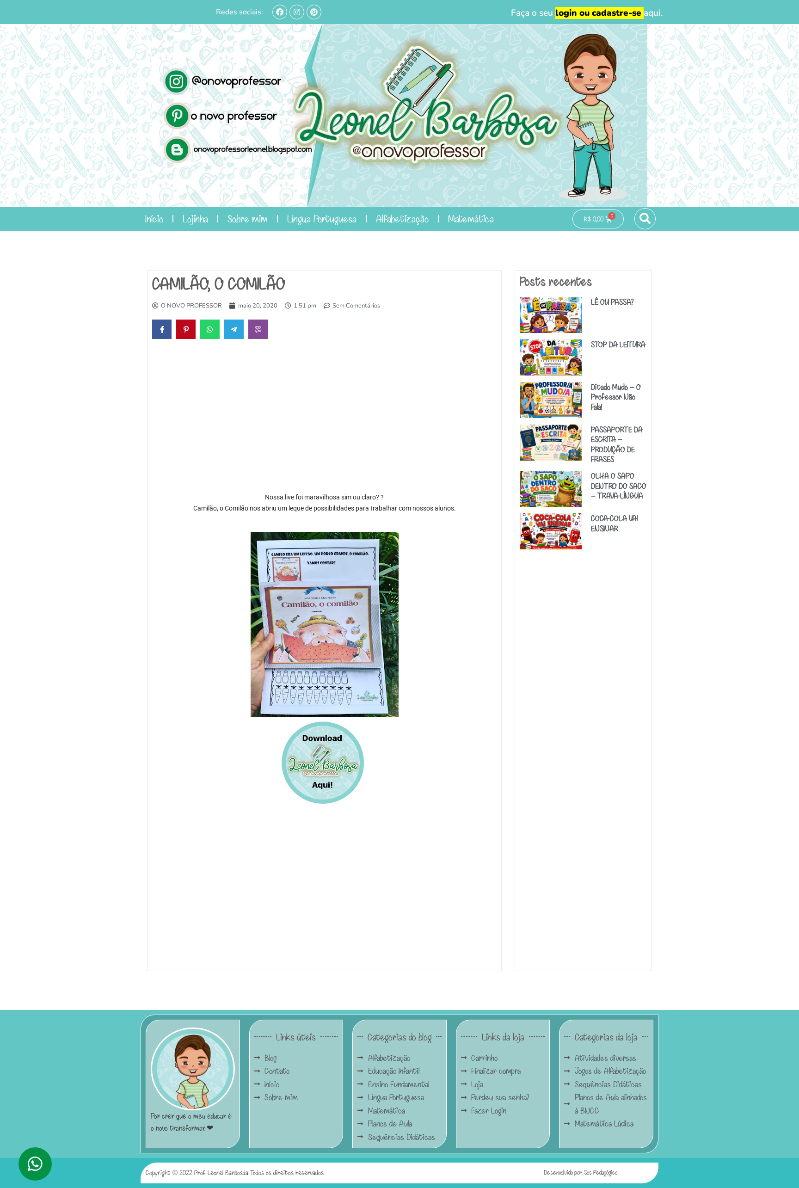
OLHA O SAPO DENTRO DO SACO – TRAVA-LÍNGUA (618, 485)
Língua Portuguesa (321, 218)
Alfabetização (402, 218)
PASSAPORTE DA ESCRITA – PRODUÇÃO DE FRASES (617, 444)
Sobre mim (247, 218)
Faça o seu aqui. (587, 13)
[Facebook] (279, 12)
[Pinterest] (314, 12)
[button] (645, 218)
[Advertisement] (324, 417)
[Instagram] (296, 12)
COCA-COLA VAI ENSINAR (614, 523)
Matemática (471, 218)
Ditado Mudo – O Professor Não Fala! (616, 397)
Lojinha (195, 218)
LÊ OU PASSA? (612, 301)
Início (154, 218)
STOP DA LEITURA (618, 344)
